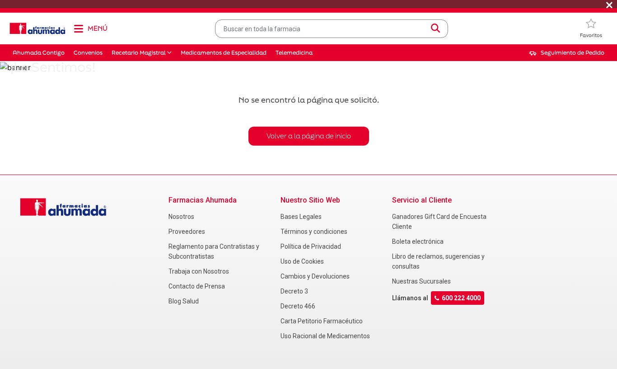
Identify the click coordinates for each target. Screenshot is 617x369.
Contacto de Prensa (196, 286)
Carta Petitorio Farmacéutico (321, 321)
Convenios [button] (88, 53)
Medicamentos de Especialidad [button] (223, 53)
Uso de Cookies (302, 261)
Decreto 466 (297, 306)
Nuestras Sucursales (421, 281)
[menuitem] (566, 53)
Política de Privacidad (310, 246)
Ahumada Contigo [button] (39, 53)
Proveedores (186, 231)
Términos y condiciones (313, 231)
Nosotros (181, 216)
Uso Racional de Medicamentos (325, 336)
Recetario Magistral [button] (139, 53)
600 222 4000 (461, 298)
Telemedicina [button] (294, 53)
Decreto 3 (294, 291)
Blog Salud (183, 301)
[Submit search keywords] (435, 28)
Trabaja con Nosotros (198, 271)
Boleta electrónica (418, 241)
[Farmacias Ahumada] (37, 28)
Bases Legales (301, 216)
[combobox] (331, 28)
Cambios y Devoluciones (315, 276)
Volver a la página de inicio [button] (308, 136)
